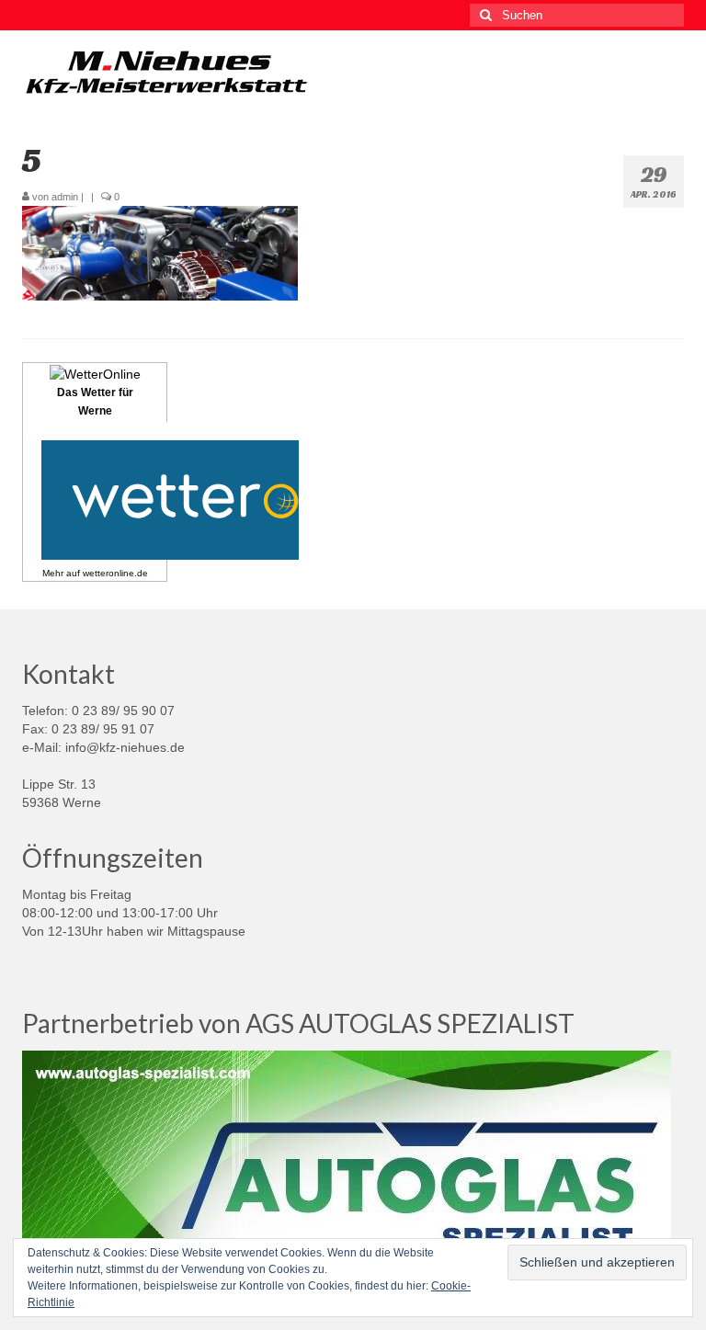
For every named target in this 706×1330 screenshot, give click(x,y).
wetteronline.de (115, 573)
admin (64, 196)
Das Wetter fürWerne (95, 401)
